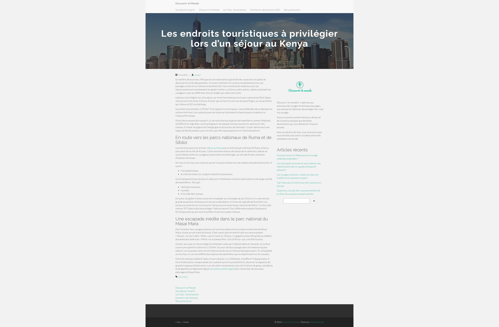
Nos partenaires (292, 9)
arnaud (197, 75)
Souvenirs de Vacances (186, 297)
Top (178, 322)
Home (186, 322)
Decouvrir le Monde (187, 3)
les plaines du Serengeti (222, 268)
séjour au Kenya (215, 147)
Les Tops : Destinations (234, 9)
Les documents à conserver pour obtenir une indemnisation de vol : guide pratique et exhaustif (299, 166)
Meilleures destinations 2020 (265, 9)
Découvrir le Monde (209, 9)
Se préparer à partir (185, 9)
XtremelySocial (316, 322)
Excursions (183, 277)
